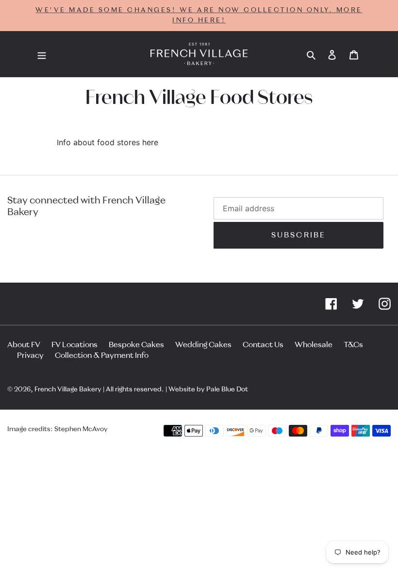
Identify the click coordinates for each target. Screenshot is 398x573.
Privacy (30, 355)
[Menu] (42, 54)
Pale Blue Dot (227, 389)
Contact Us (263, 345)
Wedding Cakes (203, 345)
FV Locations (74, 345)
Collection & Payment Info (102, 355)
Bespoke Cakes (136, 345)
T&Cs (353, 345)
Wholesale (313, 345)
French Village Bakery (67, 389)
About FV (23, 345)
